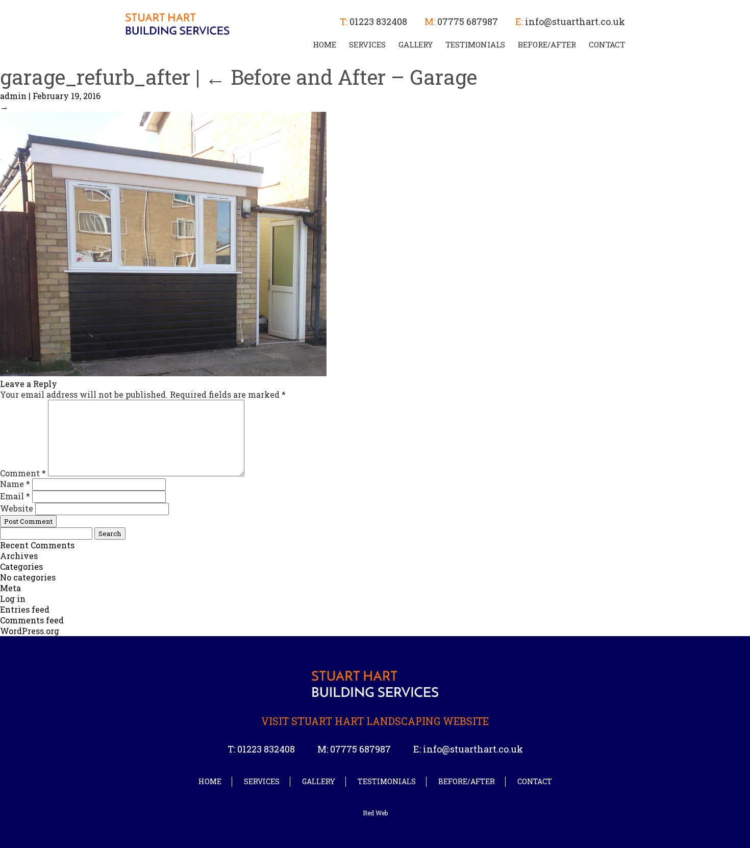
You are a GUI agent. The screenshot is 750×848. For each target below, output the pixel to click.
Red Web (375, 813)
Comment (23, 473)
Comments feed (32, 620)
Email (15, 496)
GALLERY (415, 44)
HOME (324, 44)
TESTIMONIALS (475, 44)
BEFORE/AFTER (547, 44)
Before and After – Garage (341, 76)
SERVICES (367, 44)
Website (16, 508)
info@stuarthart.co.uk (575, 21)
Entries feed (24, 609)
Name (15, 483)
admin (13, 95)
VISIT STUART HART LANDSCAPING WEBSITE (375, 721)
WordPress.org (29, 630)
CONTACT (607, 44)
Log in (13, 598)
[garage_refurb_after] (163, 373)
